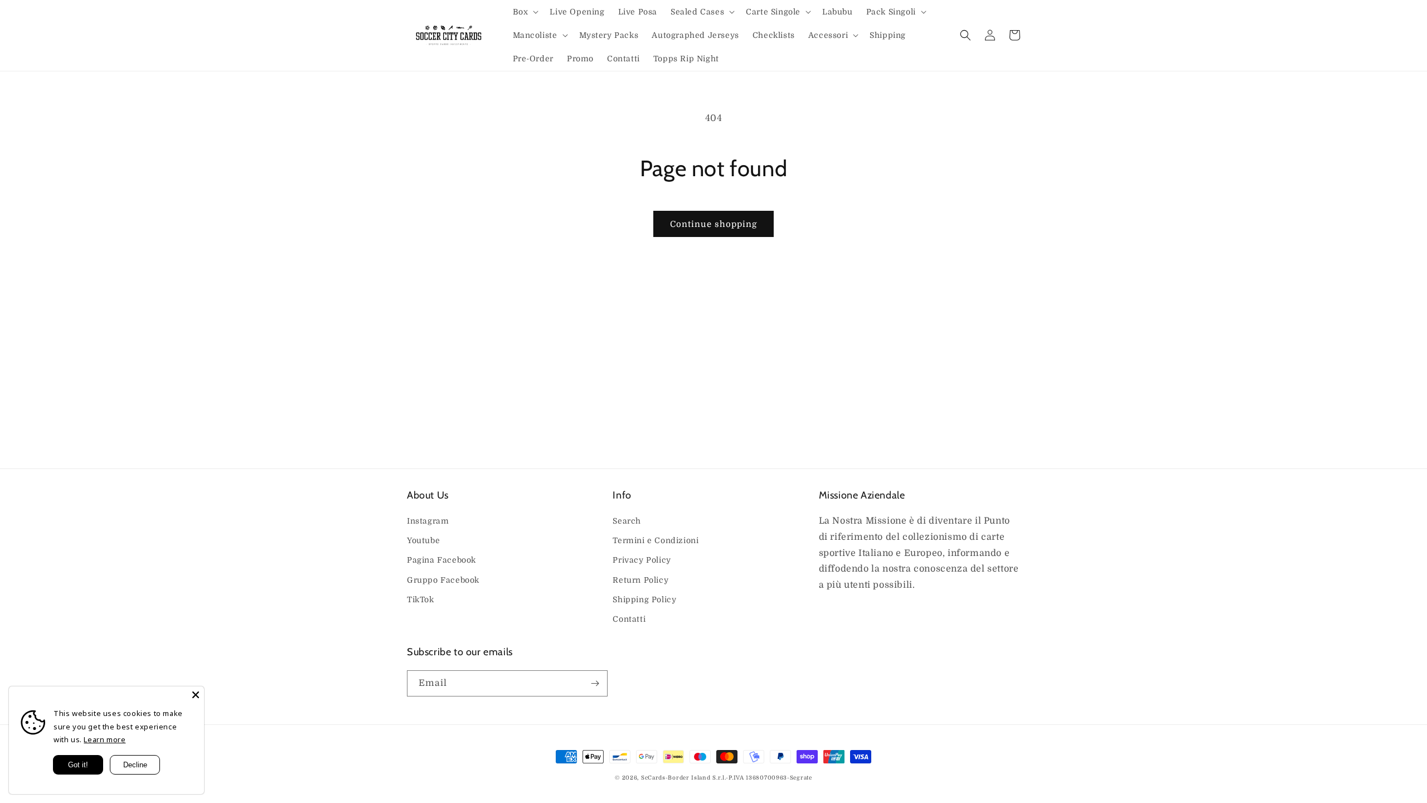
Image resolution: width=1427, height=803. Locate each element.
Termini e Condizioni (655, 540)
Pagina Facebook (441, 559)
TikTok (420, 599)
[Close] (195, 694)
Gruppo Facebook (443, 579)
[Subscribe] (595, 683)
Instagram (428, 520)
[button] (524, 11)
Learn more (104, 739)
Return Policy (640, 579)
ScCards (653, 778)
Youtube (423, 540)
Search (627, 520)
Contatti (629, 619)
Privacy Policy (642, 559)
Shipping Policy (644, 599)
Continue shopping (713, 224)
